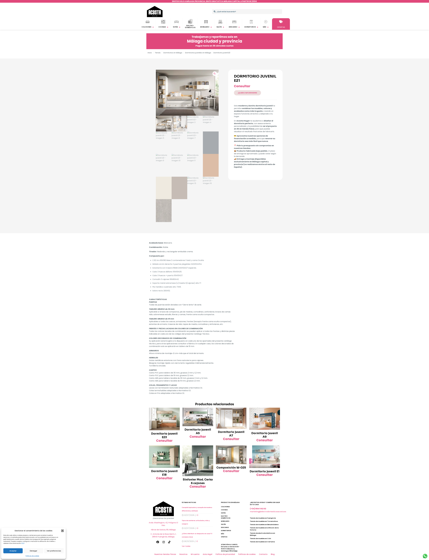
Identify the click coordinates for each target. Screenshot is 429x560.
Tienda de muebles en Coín (260, 538)
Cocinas (224, 510)
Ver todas (186, 546)
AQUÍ (22, 543)
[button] (62, 531)
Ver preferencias (54, 551)
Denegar (33, 551)
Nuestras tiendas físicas (165, 554)
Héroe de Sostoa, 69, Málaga (163, 529)
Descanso (225, 527)
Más (222, 534)
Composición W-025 (231, 467)
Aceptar (13, 551)
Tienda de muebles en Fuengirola (263, 518)
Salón (223, 524)
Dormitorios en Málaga (172, 53)
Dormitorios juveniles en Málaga (198, 53)
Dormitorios (226, 531)
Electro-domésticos (225, 517)
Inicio (150, 53)
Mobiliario (225, 521)
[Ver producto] (177, 411)
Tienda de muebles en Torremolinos (264, 521)
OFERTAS (224, 537)
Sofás (223, 513)
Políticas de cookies (32, 556)
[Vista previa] (177, 416)
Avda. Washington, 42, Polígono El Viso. (163, 524)
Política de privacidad (225, 554)
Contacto (263, 554)
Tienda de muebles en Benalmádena (264, 524)
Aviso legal (207, 554)
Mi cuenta (195, 554)
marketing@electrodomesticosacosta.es (268, 511)
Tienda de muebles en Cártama (262, 542)
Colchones (225, 507)
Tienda (157, 53)
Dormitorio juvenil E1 (264, 471)
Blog (273, 554)
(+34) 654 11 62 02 (258, 508)
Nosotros (183, 554)
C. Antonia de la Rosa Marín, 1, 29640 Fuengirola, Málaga (163, 535)
